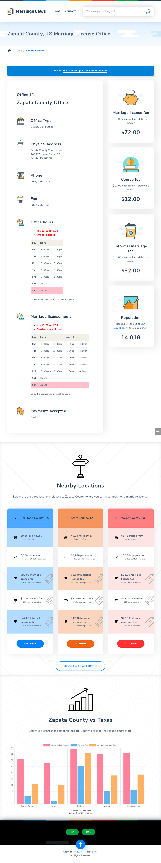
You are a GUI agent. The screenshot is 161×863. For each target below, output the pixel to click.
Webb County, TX (133, 518)
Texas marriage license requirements (85, 70)
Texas (18, 50)
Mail (88, 832)
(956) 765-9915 (40, 181)
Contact (70, 11)
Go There (30, 643)
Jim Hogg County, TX (35, 518)
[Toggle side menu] (158, 431)
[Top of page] (80, 844)
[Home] (9, 50)
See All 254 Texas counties (80, 666)
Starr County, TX (82, 518)
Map (57, 11)
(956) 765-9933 (40, 205)
